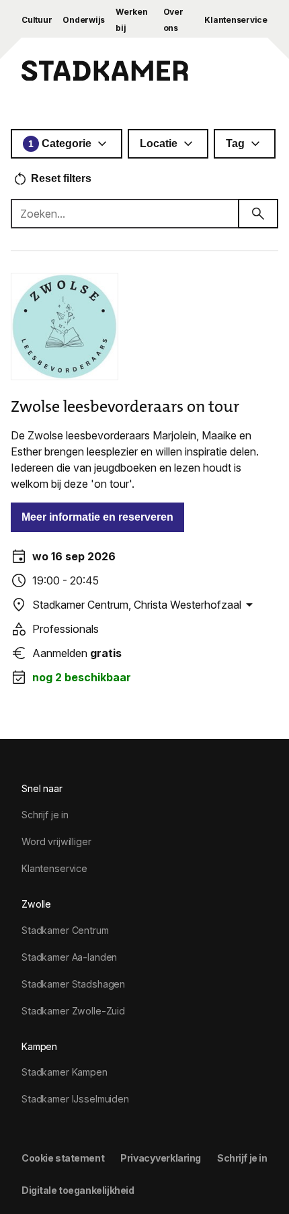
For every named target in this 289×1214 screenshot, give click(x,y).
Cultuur (37, 20)
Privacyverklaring (160, 1158)
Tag (235, 143)
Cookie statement (63, 1158)
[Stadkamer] (105, 72)
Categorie (59, 143)
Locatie (158, 143)
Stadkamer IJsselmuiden (75, 1098)
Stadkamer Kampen (65, 1072)
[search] (258, 213)
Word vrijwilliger (56, 841)
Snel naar (42, 788)
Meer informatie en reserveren (97, 517)
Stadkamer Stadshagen (73, 984)
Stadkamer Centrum (65, 930)
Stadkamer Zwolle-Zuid (73, 1010)
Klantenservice (235, 20)
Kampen (39, 1046)
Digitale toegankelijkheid (78, 1190)
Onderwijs (84, 20)
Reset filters (61, 178)
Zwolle (36, 904)
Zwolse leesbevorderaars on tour (125, 406)
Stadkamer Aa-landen (69, 957)
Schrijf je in (45, 814)
